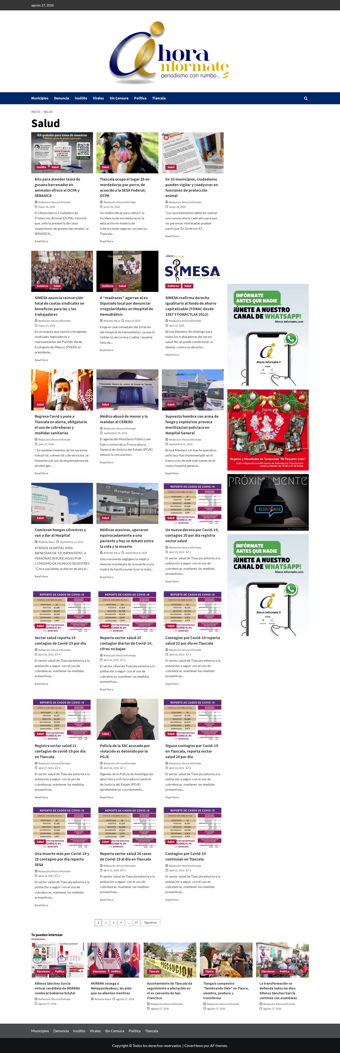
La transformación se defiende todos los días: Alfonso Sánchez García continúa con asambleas (278, 991)
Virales (98, 98)
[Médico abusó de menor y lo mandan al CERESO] (127, 389)
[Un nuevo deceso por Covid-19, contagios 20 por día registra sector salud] (193, 503)
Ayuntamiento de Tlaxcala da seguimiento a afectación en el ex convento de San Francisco (169, 991)
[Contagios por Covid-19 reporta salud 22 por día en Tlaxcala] (193, 611)
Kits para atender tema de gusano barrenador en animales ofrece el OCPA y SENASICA (57, 188)
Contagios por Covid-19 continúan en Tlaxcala (185, 856)
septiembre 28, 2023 (115, 433)
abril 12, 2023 (176, 870)
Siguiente (150, 922)
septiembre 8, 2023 (136, 553)
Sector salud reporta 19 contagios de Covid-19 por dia (60, 640)
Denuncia (61, 98)
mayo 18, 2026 (46, 207)
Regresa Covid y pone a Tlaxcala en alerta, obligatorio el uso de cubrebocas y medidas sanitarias (61, 425)
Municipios (39, 98)
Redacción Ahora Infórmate (54, 202)
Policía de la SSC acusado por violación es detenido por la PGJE (125, 751)
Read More (41, 241)
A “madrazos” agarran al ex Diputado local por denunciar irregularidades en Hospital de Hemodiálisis (126, 306)
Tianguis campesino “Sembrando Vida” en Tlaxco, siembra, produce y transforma (226, 991)
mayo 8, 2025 (132, 321)
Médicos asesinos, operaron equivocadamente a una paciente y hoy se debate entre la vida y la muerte (127, 538)
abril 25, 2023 (176, 552)
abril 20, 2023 (46, 655)
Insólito (81, 98)
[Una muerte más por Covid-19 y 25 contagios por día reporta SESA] (62, 827)
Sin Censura (119, 98)
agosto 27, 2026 (47, 1004)
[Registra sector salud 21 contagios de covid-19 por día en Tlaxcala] (62, 719)
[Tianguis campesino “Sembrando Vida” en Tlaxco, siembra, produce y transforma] (226, 960)
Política (140, 98)
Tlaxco (209, 971)
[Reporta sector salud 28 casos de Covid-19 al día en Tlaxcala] (127, 827)
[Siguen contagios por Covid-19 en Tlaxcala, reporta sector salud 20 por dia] (193, 719)
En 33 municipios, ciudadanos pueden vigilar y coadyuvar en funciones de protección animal (191, 188)
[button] (306, 98)
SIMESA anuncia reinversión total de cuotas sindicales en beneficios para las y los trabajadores (59, 306)
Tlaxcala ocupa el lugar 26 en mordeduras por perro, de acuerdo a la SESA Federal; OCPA (125, 188)
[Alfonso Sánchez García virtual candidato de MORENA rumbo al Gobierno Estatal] (57, 960)
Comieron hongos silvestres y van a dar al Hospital (60, 532)
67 (136, 922)
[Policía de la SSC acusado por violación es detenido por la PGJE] (127, 719)
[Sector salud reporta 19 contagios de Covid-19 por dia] (62, 611)
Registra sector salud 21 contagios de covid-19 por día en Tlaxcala (60, 751)
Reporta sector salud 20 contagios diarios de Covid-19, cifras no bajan (126, 643)
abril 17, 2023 (46, 768)
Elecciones (43, 971)
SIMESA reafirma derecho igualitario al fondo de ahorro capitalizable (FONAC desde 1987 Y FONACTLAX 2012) (190, 306)
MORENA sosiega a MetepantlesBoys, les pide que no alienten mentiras (111, 988)
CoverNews (193, 1045)
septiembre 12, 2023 (71, 542)
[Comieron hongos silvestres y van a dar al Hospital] (62, 503)
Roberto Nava (112, 321)
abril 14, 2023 (46, 876)
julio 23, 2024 (46, 444)
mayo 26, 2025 (177, 207)
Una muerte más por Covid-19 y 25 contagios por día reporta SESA (62, 859)
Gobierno (42, 286)
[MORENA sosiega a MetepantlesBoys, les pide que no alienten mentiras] (113, 960)
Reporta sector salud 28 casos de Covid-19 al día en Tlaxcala (125, 856)
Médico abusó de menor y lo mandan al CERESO (124, 419)
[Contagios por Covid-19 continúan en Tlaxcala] (193, 827)
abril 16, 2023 (111, 768)
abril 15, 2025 (176, 326)
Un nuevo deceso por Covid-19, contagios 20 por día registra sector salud (192, 535)
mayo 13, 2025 (46, 326)
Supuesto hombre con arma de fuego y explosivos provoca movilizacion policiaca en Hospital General (192, 425)
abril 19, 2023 (111, 660)
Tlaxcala (159, 98)
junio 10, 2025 (112, 207)
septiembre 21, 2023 (180, 444)
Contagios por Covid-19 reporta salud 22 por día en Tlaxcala (192, 640)
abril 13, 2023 (111, 870)
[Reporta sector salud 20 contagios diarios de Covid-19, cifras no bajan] (127, 611)
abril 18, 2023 (176, 655)
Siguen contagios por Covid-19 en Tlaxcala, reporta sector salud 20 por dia (191, 751)
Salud (55, 167)
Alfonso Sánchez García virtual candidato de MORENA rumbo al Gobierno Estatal (57, 988)
